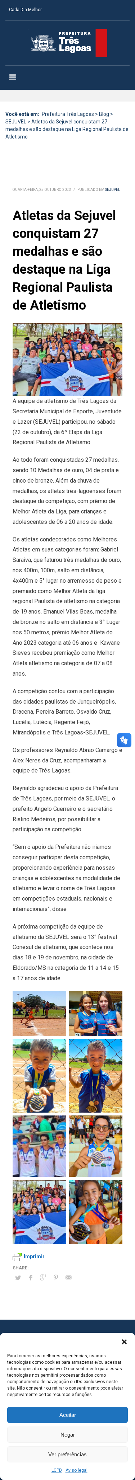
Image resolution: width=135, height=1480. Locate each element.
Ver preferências (67, 1454)
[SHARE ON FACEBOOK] (30, 1277)
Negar (67, 1435)
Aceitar (67, 1415)
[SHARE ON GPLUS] (43, 1277)
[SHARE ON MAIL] (68, 1277)
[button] (124, 1341)
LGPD (56, 1470)
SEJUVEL (112, 190)
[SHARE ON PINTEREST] (55, 1277)
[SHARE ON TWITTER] (18, 1278)
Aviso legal (76, 1470)
